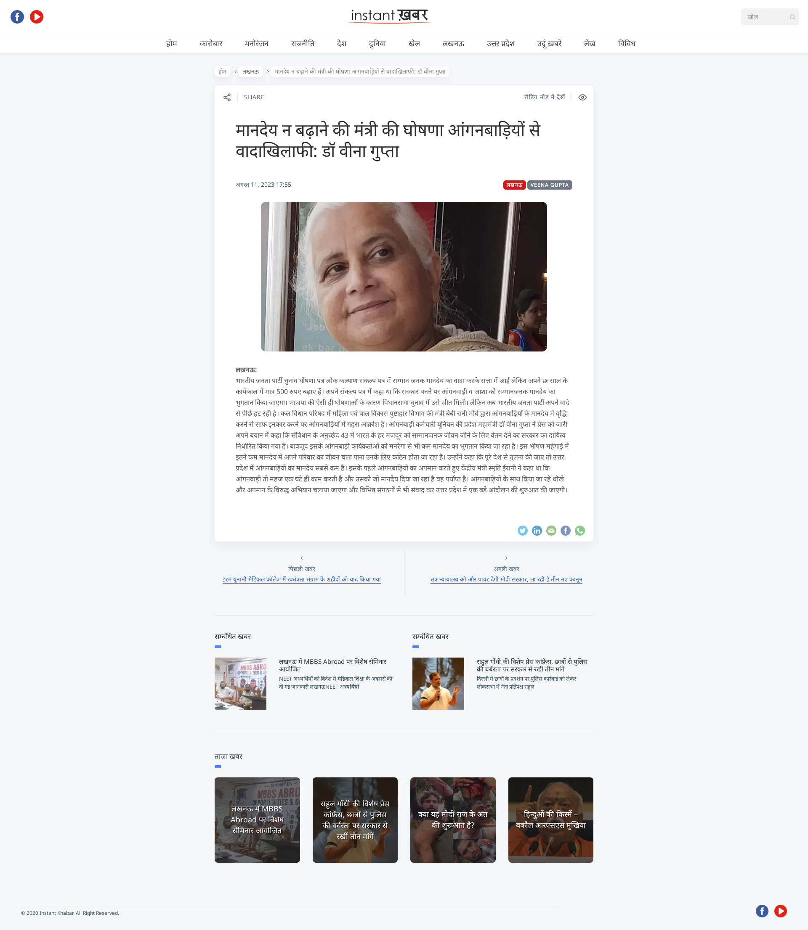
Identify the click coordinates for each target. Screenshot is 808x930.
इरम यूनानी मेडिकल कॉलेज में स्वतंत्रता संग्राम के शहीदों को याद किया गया (302, 579)
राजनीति (302, 43)
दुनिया (377, 43)
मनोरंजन (256, 43)
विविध (626, 43)
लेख (589, 43)
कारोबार (211, 43)
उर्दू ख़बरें (549, 43)
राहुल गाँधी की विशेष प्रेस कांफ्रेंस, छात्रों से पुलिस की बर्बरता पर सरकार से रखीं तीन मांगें (532, 665)
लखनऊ (453, 43)
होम (171, 43)
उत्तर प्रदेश (501, 43)
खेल (414, 43)
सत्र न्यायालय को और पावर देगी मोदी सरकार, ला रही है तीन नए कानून (506, 579)
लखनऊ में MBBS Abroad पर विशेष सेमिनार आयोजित (332, 665)
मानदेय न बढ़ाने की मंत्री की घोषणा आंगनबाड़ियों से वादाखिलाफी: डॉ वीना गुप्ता (388, 140)
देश (341, 43)
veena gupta (550, 184)
